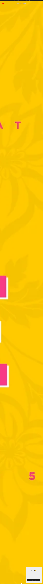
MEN (13, 3)
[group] (21, 292)
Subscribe (34, 580)
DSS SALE (3, 3)
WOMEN (7, 3)
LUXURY (10, 3)
